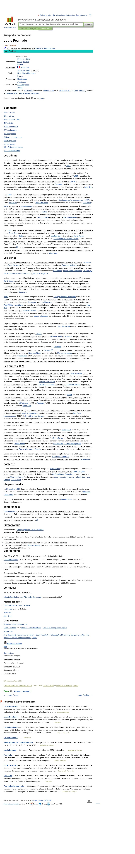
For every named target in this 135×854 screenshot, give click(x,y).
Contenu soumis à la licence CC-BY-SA (18, 686)
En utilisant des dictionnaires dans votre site (70, 15)
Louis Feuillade (48, 686)
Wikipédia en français (64, 686)
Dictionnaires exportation (11, 804)
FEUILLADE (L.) (11, 765)
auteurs (75, 686)
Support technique (38, 800)
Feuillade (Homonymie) (14, 786)
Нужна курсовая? (22, 691)
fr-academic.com (10, 28)
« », (22, 597)
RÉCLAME (48, 800)
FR (90, 15)
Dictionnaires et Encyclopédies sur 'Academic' (42, 19)
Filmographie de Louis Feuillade (18, 742)
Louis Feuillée (83, 695)
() (45, 48)
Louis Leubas (10, 750)
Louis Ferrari (13, 695)
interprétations (45, 29)
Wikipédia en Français (28, 29)
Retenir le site (45, 15)
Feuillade (8, 755)
